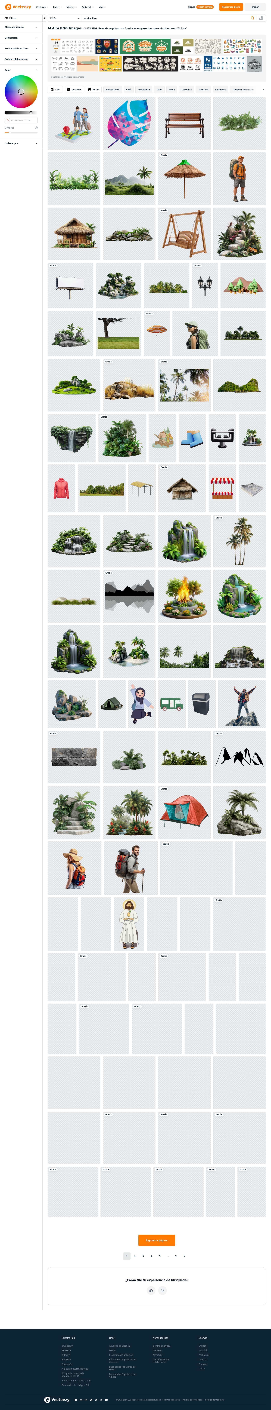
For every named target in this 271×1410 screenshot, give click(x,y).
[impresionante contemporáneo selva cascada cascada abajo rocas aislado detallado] (178, 1192)
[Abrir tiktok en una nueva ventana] (96, 1399)
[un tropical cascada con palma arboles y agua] (252, 438)
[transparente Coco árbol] (239, 541)
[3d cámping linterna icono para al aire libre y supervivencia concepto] (62, 1029)
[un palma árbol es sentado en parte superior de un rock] (239, 812)
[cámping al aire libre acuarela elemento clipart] (184, 812)
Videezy (66, 1354)
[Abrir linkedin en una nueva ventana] (86, 1399)
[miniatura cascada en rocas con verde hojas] (125, 1192)
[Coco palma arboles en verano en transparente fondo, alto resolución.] (166, 285)
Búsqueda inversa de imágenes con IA (73, 1374)
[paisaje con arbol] (118, 333)
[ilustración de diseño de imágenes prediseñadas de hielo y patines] (157, 1029)
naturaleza (144, 89)
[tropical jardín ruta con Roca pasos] (129, 541)
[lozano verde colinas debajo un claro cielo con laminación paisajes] (102, 977)
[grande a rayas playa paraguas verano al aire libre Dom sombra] (157, 333)
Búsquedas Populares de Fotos (122, 1368)
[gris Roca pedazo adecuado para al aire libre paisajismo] (74, 757)
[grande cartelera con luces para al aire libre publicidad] (241, 1029)
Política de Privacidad (192, 1399)
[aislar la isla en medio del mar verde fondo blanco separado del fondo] (239, 385)
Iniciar (255, 6)
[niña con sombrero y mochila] (74, 868)
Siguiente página (157, 1240)
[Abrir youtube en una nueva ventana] (106, 1399)
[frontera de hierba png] (196, 868)
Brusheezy (67, 1345)
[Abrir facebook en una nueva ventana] (76, 1399)
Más (101, 7)
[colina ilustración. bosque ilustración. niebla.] (129, 596)
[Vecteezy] (18, 7)
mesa (172, 89)
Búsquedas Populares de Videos (122, 1375)
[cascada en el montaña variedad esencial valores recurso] (239, 924)
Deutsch (203, 1359)
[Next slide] (261, 89)
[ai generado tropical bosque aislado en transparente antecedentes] (129, 812)
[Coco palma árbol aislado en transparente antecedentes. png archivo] (184, 651)
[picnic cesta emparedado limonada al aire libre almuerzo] (251, 1192)
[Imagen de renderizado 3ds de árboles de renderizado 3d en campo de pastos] (243, 333)
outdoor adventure (243, 89)
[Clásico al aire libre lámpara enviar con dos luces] (205, 285)
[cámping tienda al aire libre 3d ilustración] (112, 704)
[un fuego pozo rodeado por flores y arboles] (184, 596)
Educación (67, 1364)
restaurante (112, 89)
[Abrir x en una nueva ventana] (101, 1399)
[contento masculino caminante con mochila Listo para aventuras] (239, 178)
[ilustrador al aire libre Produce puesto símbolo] (222, 488)
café (128, 89)
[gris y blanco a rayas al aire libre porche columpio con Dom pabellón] (142, 977)
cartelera (187, 89)
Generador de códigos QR (75, 1385)
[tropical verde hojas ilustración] (74, 178)
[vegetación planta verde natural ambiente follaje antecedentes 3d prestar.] (129, 757)
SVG (57, 89)
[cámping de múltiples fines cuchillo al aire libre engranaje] (129, 1138)
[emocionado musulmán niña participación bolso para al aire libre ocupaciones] (142, 704)
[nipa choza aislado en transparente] (182, 488)
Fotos (56, 7)
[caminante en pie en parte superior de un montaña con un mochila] (182, 977)
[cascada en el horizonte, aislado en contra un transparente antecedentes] (239, 651)
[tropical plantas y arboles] (122, 438)
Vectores (41, 7)
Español (203, 1350)
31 (176, 1256)
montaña (203, 89)
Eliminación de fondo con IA (76, 1380)
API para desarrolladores (75, 1368)
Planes (191, 6)
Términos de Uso (172, 1399)
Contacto (157, 1350)
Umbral (9, 127)
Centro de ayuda (162, 1345)
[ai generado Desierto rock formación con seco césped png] (129, 385)
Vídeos (70, 7)
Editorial (86, 7)
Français (203, 1364)
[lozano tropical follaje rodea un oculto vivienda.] (104, 1029)
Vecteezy (66, 1350)
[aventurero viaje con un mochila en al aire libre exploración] (195, 333)
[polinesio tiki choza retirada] (74, 234)
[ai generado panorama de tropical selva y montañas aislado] (129, 178)
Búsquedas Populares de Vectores (122, 1361)
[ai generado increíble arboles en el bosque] (184, 757)
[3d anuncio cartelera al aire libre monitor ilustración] (129, 1082)
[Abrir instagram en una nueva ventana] (81, 1399)
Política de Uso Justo (214, 1399)
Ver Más (254, 63)
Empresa (66, 1359)
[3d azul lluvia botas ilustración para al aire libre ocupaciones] (192, 438)
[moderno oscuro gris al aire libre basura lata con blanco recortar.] (202, 704)
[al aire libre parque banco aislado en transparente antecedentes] (184, 123)
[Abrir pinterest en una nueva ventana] (91, 1399)
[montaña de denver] (239, 757)
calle (159, 89)
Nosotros (157, 1354)
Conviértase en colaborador (161, 1361)
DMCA (112, 1350)
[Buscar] (252, 18)
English (202, 1345)
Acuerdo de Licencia (120, 1345)
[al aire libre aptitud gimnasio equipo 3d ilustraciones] (222, 438)
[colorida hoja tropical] (129, 123)
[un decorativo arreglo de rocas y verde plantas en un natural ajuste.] (72, 704)
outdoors (220, 89)
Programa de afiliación (121, 1354)
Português (204, 1354)
